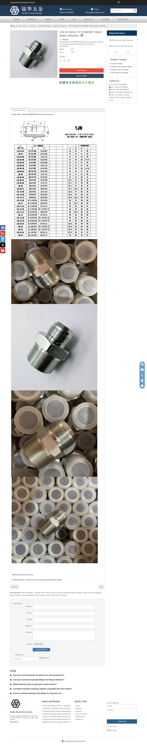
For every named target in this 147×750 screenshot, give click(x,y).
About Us (88, 19)
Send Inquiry (81, 70)
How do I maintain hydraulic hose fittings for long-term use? (37, 693)
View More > (14, 722)
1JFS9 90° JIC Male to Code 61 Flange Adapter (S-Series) (63, 708)
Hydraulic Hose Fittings (42, 592)
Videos (48, 19)
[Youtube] (2, 250)
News (62, 19)
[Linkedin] (2, 239)
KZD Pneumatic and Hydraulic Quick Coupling (58, 719)
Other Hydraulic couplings (119, 72)
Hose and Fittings (57, 592)
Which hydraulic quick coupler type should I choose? (35, 684)
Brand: (61, 49)
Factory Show (80, 716)
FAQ (74, 19)
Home (16, 19)
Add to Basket (81, 76)
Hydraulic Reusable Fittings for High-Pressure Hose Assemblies (64, 714)
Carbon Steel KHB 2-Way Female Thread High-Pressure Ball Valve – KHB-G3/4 (70, 716)
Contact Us (123, 19)
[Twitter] (2, 244)
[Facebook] (2, 227)
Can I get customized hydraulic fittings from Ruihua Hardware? (38, 680)
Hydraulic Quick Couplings (92, 592)
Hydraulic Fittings (27, 592)
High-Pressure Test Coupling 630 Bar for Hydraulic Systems (63, 722)
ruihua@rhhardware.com (95, 12)
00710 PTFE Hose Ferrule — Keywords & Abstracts (60, 706)
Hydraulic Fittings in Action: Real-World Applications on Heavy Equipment (68, 711)
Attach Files (38, 644)
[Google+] (2, 233)
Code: (61, 52)
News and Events (81, 714)
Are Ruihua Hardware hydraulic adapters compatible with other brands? (42, 689)
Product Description (19, 110)
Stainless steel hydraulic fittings (121, 66)
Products (32, 19)
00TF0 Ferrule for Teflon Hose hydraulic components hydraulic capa (122, 40)
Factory (105, 19)
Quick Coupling (15, 595)
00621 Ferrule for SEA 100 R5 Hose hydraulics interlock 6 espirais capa (122, 46)
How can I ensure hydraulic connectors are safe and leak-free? (38, 675)
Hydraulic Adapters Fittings (73, 592)
